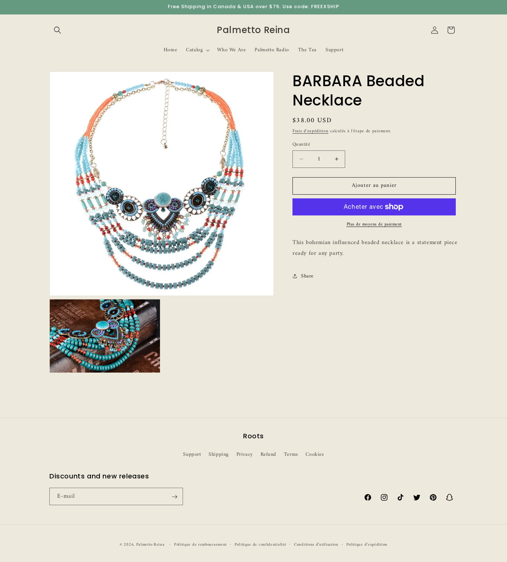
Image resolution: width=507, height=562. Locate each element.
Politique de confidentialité (261, 544)
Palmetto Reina (150, 544)
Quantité (301, 144)
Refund (269, 454)
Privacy (244, 454)
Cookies (314, 454)
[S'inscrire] (174, 497)
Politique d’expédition (366, 544)
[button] (57, 30)
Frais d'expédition (310, 131)
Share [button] (307, 276)
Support (192, 454)
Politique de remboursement (200, 544)
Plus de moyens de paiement (374, 224)
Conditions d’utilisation (316, 544)
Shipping (219, 454)
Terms (291, 454)
